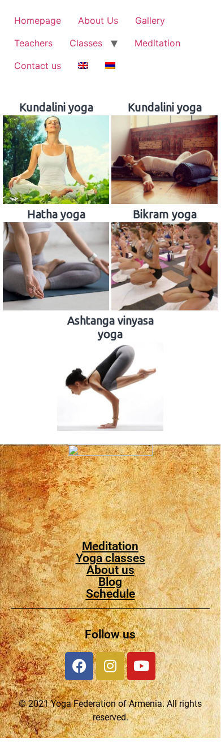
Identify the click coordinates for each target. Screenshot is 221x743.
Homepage (37, 20)
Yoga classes (110, 558)
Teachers (33, 43)
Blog (110, 582)
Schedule (110, 594)
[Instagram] (110, 666)
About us (110, 570)
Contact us (37, 65)
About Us (98, 20)
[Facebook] (79, 666)
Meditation (157, 43)
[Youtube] (141, 666)
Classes (86, 43)
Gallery (150, 20)
